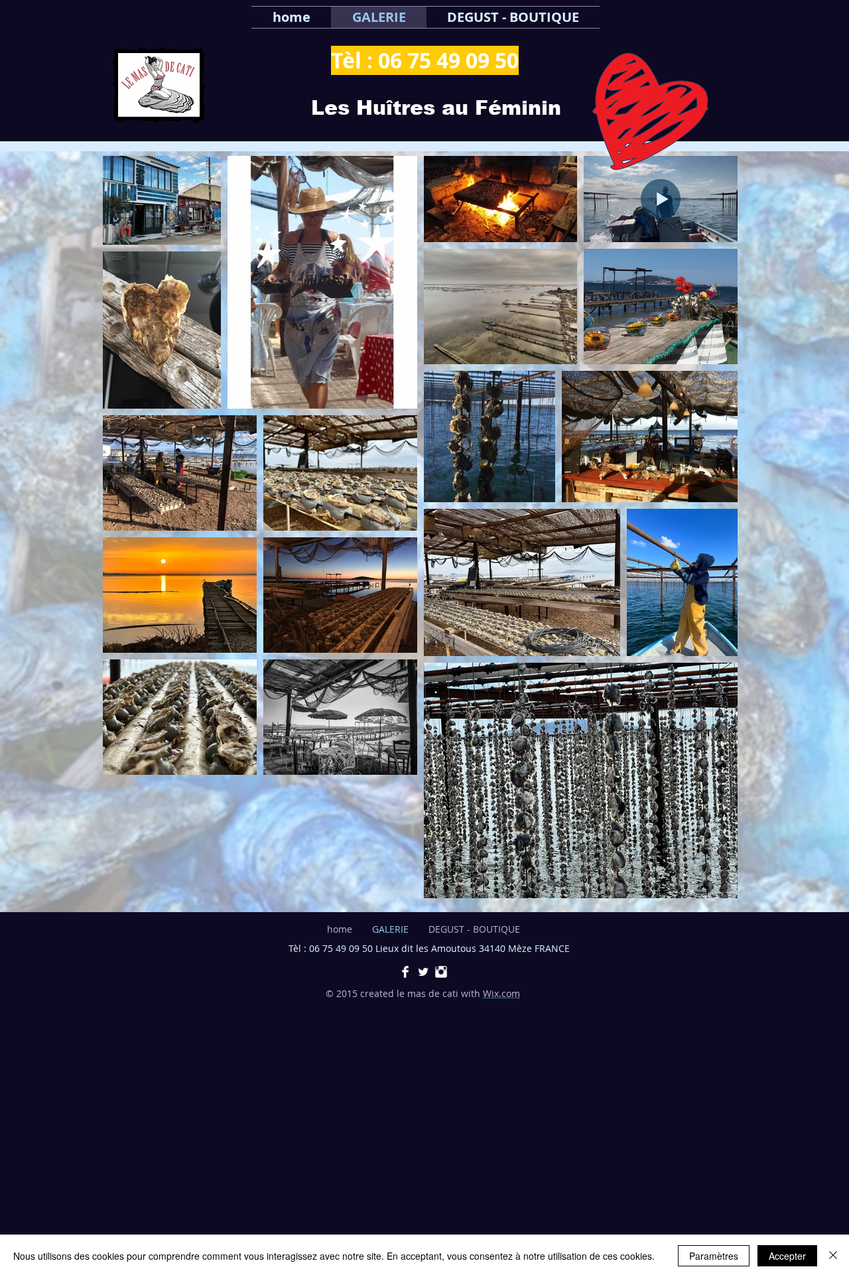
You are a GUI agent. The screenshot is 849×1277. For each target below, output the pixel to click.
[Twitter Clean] (423, 972)
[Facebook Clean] (405, 972)
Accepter (787, 1255)
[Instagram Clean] (441, 972)
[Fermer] (833, 1255)
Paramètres (713, 1255)
